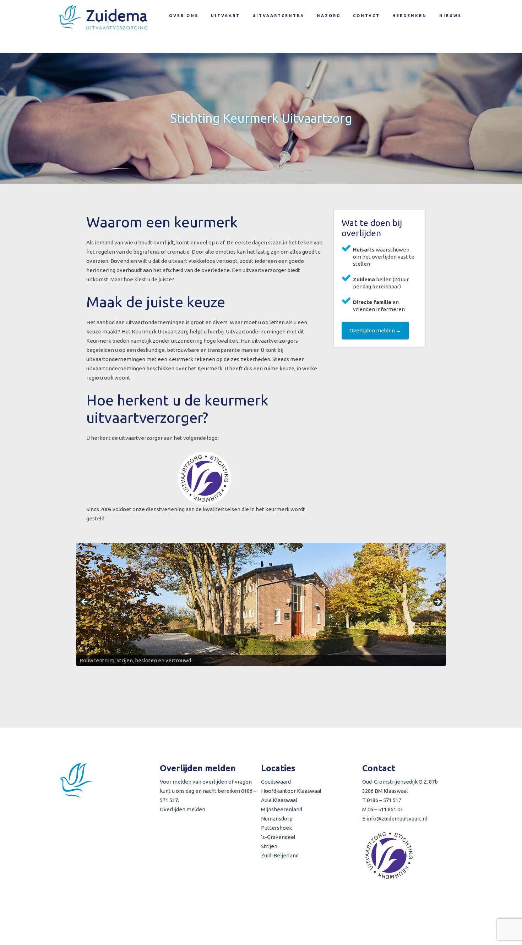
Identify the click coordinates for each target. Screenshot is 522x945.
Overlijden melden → (375, 330)
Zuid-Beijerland (280, 855)
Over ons (184, 15)
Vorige (85, 602)
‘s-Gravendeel (278, 837)
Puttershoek (276, 828)
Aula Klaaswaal (279, 800)
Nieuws (450, 15)
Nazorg (329, 15)
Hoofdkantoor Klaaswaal (291, 791)
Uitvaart (225, 15)
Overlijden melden (182, 809)
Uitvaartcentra (278, 15)
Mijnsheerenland (281, 809)
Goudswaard (276, 782)
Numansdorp (277, 819)
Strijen (269, 846)
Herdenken (409, 15)
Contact (366, 15)
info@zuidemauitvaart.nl (396, 819)
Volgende (437, 602)
